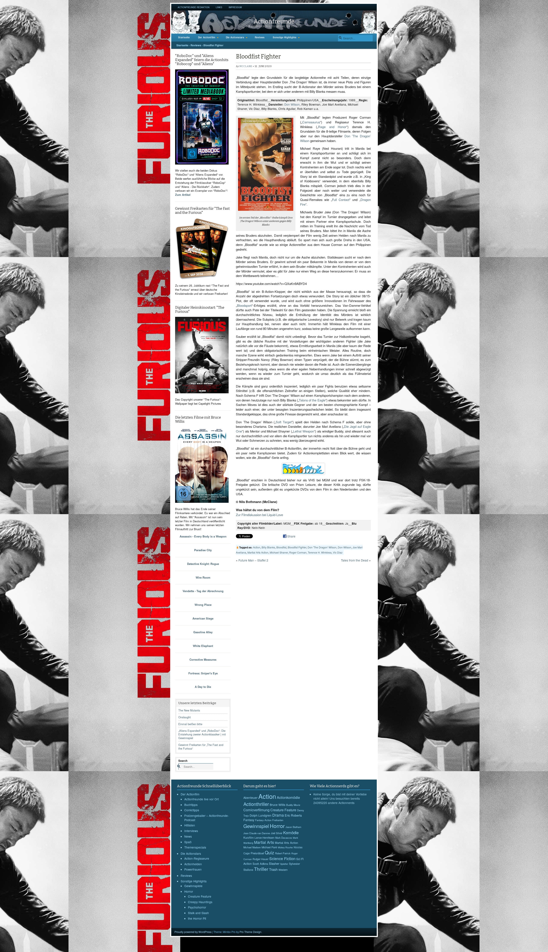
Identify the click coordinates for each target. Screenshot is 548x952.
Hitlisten (189, 825)
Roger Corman (298, 552)
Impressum (235, 7)
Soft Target (284, 422)
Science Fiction (282, 858)
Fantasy (248, 820)
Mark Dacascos (283, 837)
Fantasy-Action (263, 820)
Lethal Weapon (303, 431)
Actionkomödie (288, 797)
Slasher (274, 863)
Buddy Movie (293, 805)
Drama (278, 815)
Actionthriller (256, 804)
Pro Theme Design (250, 932)
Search (183, 761)
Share (291, 536)
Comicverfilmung (256, 809)
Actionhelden (193, 864)
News (188, 836)
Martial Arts (264, 842)
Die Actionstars (235, 37)
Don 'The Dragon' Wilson (322, 547)
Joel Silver (276, 833)
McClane (246, 66)
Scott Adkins (260, 864)
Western (282, 869)
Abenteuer (250, 797)
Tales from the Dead (354, 560)
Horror (188, 891)
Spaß (187, 842)
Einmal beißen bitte (190, 724)
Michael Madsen (252, 847)
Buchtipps (191, 804)
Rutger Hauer (260, 859)
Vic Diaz (337, 552)
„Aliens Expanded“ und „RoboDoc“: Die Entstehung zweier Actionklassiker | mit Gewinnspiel (202, 734)
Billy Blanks (268, 547)
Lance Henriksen (264, 838)
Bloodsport (244, 305)
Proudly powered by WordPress (192, 932)
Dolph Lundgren (260, 815)
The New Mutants (189, 710)
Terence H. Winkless (320, 552)
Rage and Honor (332, 126)
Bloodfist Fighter (297, 547)
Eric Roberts (293, 815)
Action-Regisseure (196, 858)
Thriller (261, 869)
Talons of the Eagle (312, 400)
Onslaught (184, 717)
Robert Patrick (282, 853)
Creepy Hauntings (200, 902)
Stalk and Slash (198, 913)
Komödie (291, 832)
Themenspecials (195, 847)
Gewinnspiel (256, 825)
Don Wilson (292, 104)
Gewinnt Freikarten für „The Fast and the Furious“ (200, 746)
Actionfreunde (274, 21)
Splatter (284, 863)
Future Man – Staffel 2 (253, 560)
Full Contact (340, 199)
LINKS (219, 7)
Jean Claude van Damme (256, 833)
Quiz (269, 852)
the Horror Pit (197, 918)
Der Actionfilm (206, 37)
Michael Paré (269, 847)
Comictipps (191, 810)
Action (256, 547)
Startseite (184, 37)
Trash (273, 869)
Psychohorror (197, 907)
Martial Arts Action (257, 552)
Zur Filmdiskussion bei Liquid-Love (259, 514)
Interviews (191, 831)
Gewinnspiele (193, 886)
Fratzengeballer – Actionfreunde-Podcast (206, 817)
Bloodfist (281, 547)
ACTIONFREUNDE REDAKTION (193, 7)
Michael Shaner (279, 552)
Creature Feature (199, 896)
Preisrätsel (257, 853)
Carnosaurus (311, 122)
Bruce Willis (277, 804)
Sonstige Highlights (284, 37)
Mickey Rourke (285, 847)
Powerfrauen (193, 869)
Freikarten (277, 820)
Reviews (260, 37)
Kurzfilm (248, 837)
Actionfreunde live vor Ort (201, 799)
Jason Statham (293, 827)
